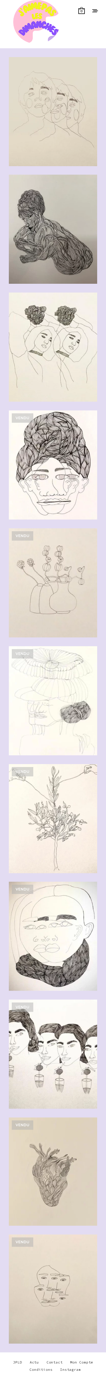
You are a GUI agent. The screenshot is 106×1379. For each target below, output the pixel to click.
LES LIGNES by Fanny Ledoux (53, 231)
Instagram (70, 1369)
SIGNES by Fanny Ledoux (52, 1298)
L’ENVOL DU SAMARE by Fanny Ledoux (53, 703)
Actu (34, 1362)
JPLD (17, 1362)
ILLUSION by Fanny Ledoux (53, 474)
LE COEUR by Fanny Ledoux (53, 1181)
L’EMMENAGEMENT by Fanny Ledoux (53, 592)
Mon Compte (81, 1362)
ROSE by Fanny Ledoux (52, 349)
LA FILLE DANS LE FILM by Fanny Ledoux (53, 945)
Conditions (40, 1369)
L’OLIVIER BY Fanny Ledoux (53, 828)
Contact (55, 1362)
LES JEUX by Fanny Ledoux (53, 113)
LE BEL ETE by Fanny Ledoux (53, 1063)
